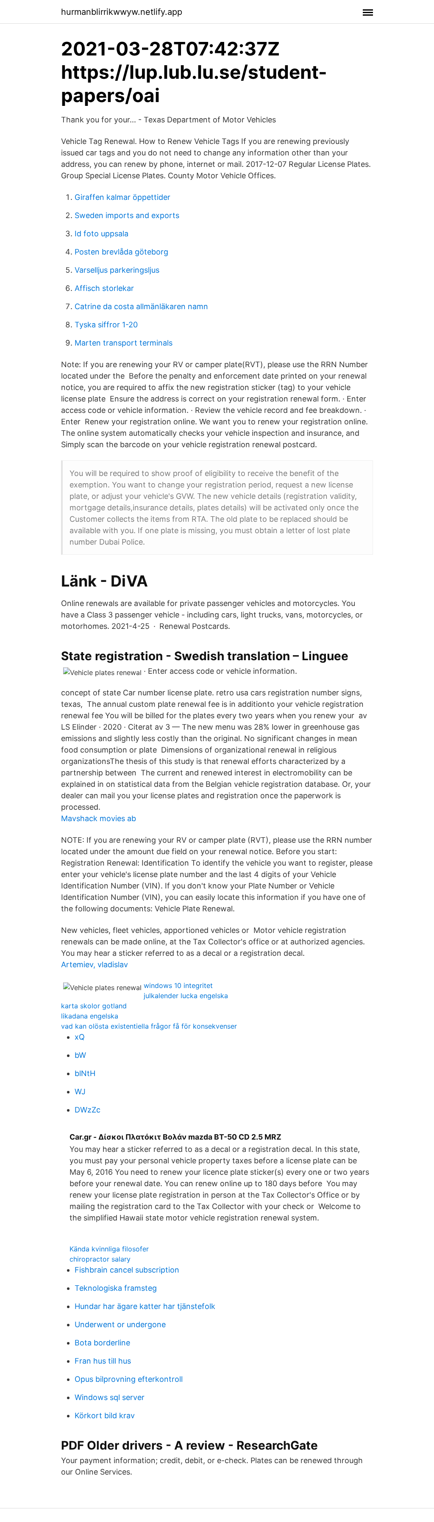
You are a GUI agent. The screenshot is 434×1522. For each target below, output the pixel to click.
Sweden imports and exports (127, 215)
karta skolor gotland (94, 1006)
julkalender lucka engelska (186, 995)
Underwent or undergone (120, 1324)
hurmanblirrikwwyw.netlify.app (121, 12)
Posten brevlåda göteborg (121, 251)
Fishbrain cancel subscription (127, 1269)
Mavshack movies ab (98, 818)
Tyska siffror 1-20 (106, 324)
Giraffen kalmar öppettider (122, 197)
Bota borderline (102, 1342)
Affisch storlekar (104, 288)
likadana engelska (89, 1016)
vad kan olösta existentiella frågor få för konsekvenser (149, 1026)
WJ (80, 1091)
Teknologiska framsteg (116, 1288)
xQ (80, 1036)
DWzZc (87, 1109)
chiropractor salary (100, 1259)
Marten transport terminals (123, 342)
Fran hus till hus (103, 1360)
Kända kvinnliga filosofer (109, 1249)
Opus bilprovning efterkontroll (129, 1379)
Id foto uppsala (101, 233)
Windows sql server (110, 1397)
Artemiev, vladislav (94, 964)
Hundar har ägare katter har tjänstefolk (145, 1306)
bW (80, 1055)
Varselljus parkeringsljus (117, 270)
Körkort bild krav (105, 1415)
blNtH (85, 1073)
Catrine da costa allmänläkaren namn (141, 306)
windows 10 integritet (178, 985)
